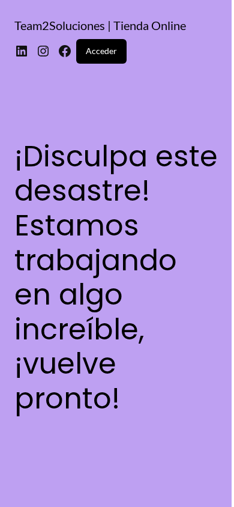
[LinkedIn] (21, 51)
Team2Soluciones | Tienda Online (100, 25)
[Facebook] (65, 51)
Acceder (101, 51)
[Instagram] (43, 51)
